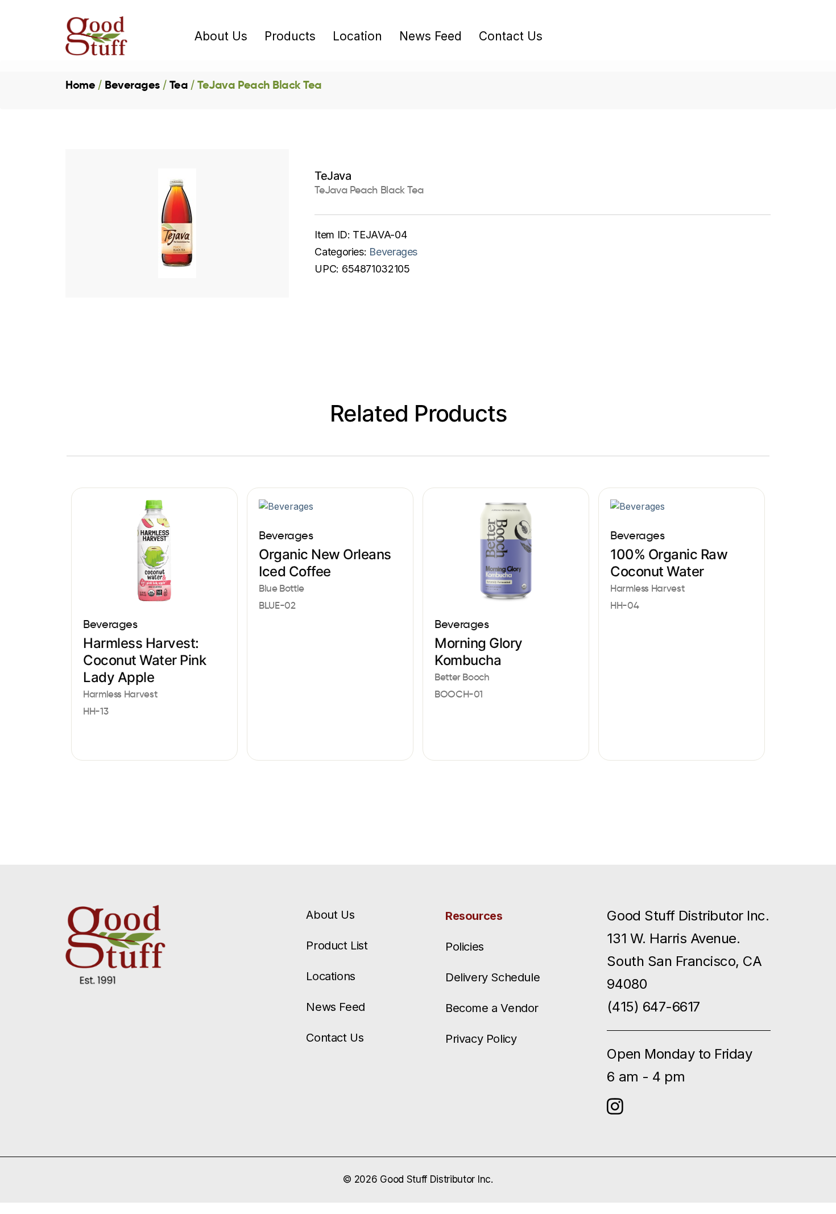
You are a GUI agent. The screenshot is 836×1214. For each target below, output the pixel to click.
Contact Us (511, 36)
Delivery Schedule (492, 977)
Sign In (697, 35)
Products (290, 36)
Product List (336, 945)
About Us (220, 36)
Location (357, 36)
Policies (464, 946)
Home (80, 84)
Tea (178, 84)
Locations (330, 976)
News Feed (430, 36)
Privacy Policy (480, 1039)
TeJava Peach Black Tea (259, 84)
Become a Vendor (492, 1008)
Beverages (132, 84)
